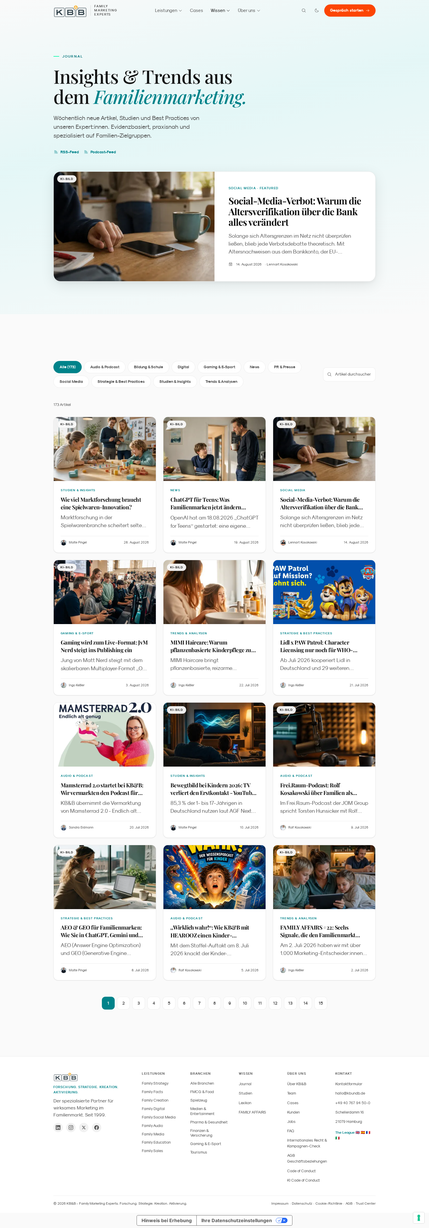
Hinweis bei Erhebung (167, 1220)
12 (275, 1003)
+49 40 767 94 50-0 (352, 1103)
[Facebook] (96, 1127)
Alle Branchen (202, 1083)
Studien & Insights (175, 381)
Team (291, 1093)
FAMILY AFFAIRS (252, 1112)
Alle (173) (68, 367)
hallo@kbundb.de (350, 1093)
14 (306, 1003)
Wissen (218, 10)
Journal (245, 1084)
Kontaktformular (348, 1084)
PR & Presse (284, 367)
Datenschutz (302, 1203)
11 (260, 1003)
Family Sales (152, 1151)
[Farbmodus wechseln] (316, 10)
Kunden (293, 1112)
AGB (349, 1203)
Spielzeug (198, 1100)
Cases (196, 10)
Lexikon (245, 1103)
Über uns (246, 10)
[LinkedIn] (58, 1127)
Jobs (291, 1121)
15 (321, 1003)
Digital (183, 367)
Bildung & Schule (148, 367)
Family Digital (153, 1109)
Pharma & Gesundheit (209, 1122)
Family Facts (152, 1092)
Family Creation (155, 1100)
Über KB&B (296, 1084)
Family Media (153, 1134)
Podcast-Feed (103, 152)
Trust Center (366, 1203)
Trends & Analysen (221, 381)
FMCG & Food (202, 1092)
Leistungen (166, 10)
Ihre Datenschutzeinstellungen (236, 1220)
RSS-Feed (69, 152)
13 (290, 1003)
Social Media (71, 381)
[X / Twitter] (83, 1127)
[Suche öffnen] (304, 10)
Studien (245, 1093)
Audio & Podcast (104, 367)
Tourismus (198, 1152)
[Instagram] (71, 1127)
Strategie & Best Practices (121, 381)
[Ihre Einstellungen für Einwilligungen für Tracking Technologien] (418, 1217)
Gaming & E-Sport (219, 367)
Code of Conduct (301, 1171)
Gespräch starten (346, 10)
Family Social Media (159, 1117)
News (254, 367)
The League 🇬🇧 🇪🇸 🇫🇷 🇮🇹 (352, 1135)
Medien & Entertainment (202, 1111)
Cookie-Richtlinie (328, 1203)
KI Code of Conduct (303, 1180)
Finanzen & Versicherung (201, 1133)
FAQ (290, 1131)
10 (245, 1003)
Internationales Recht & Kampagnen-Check (307, 1143)
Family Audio (152, 1125)
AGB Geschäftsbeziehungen (307, 1158)
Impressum (280, 1203)
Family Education (156, 1142)
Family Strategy (155, 1083)
